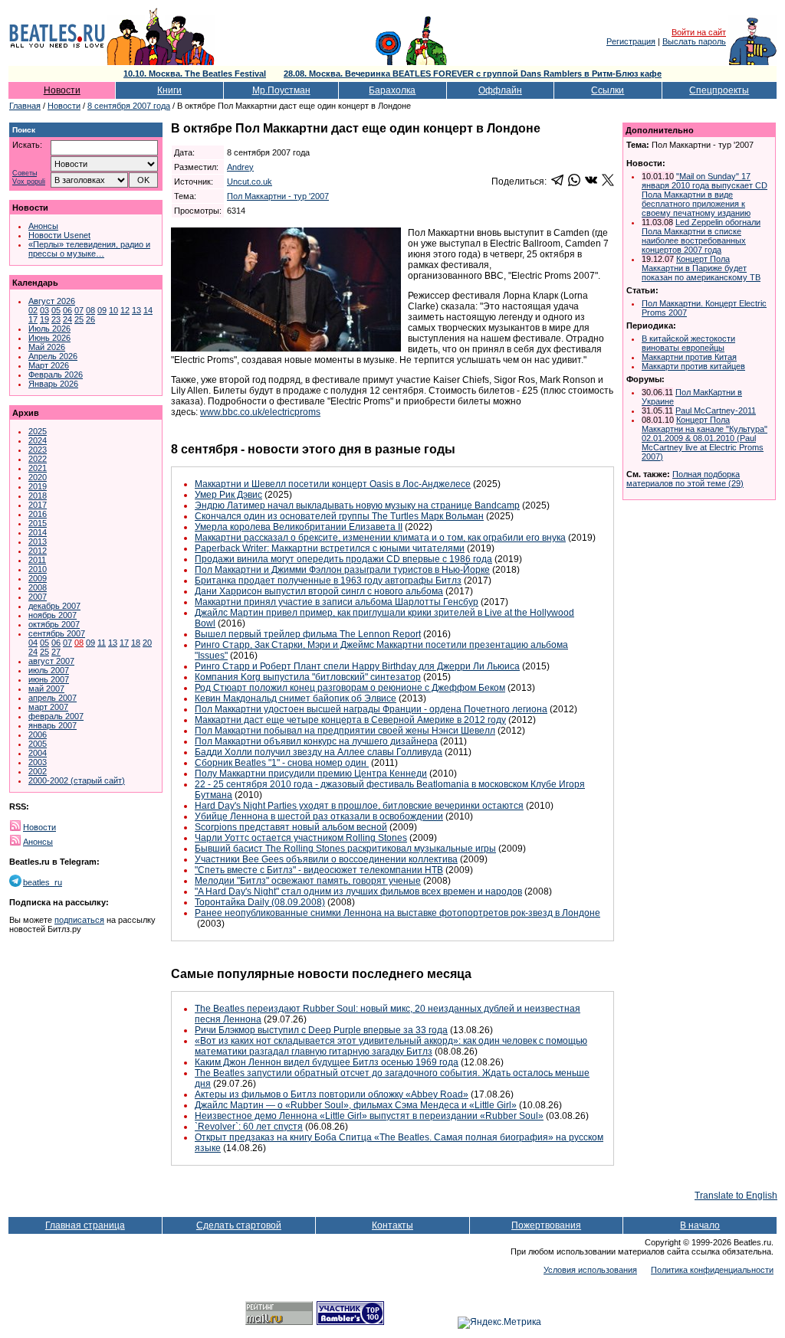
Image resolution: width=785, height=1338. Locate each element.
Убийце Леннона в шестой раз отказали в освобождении (319, 816)
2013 (37, 541)
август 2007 (51, 661)
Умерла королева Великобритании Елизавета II (298, 527)
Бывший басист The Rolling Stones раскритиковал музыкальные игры (345, 848)
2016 (37, 514)
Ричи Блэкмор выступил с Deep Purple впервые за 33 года (321, 1030)
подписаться (79, 919)
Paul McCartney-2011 (715, 410)
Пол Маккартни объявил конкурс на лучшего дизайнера (316, 741)
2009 (37, 578)
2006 (37, 734)
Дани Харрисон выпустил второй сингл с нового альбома (319, 591)
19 (44, 319)
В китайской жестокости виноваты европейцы (688, 343)
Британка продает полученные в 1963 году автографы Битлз (328, 580)
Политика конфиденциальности (712, 1269)
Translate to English (736, 1195)
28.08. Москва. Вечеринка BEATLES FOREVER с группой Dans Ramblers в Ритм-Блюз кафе (473, 73)
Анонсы (43, 226)
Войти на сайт (699, 32)
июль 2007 (48, 670)
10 (113, 310)
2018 (37, 495)
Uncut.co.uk (249, 181)
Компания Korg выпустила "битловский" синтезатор (308, 677)
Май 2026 (46, 347)
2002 (37, 771)
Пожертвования (546, 1225)
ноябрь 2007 (52, 615)
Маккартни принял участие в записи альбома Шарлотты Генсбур (336, 602)
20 (147, 642)
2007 (37, 596)
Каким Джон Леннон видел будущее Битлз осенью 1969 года (326, 1062)
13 (136, 310)
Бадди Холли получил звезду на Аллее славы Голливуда (318, 752)
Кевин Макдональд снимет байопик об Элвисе (295, 698)
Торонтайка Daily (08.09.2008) (260, 902)
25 (79, 319)
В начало (700, 1225)
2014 (37, 532)
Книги (169, 90)
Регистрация (630, 41)
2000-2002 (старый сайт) (76, 780)
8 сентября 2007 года (128, 105)
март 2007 (48, 707)
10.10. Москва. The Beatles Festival (194, 73)
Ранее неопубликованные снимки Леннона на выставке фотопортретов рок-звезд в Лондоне (397, 913)
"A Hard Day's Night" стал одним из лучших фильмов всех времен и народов (358, 891)
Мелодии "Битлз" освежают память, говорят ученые (308, 880)
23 (56, 319)
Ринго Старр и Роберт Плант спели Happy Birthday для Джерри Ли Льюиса (357, 666)
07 (79, 310)
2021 (37, 468)
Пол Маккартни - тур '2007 (278, 196)
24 (67, 319)
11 (101, 642)
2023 (37, 449)
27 (56, 651)
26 (90, 319)
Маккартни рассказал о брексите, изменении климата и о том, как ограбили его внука (380, 537)
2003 (37, 762)
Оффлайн (500, 90)
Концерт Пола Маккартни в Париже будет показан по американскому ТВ (701, 268)
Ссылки (607, 90)
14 (148, 310)
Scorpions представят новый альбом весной (291, 827)
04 (33, 642)
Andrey (240, 167)
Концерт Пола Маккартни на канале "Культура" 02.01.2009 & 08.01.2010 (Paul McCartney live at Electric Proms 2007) (704, 438)
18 (135, 642)
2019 (37, 486)
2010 (37, 569)
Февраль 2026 (55, 374)
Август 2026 (51, 301)
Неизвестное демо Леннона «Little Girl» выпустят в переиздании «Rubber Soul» (369, 1116)
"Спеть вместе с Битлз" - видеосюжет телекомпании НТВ (319, 870)
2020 (37, 477)
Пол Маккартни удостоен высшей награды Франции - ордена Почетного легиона (371, 709)
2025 (37, 431)
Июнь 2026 (49, 337)
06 (67, 310)
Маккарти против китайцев (693, 366)
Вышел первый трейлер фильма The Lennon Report (308, 634)
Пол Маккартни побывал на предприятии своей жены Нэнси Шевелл (345, 730)
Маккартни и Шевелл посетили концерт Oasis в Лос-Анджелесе (333, 484)
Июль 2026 (49, 328)
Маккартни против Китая (689, 356)
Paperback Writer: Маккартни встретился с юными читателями (330, 548)
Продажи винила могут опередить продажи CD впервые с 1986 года (343, 559)
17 (33, 319)
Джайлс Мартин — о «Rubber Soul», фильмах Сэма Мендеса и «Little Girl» (356, 1105)
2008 (37, 587)
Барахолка (392, 90)
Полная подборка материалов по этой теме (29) (685, 478)
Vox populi (28, 181)
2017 (37, 504)
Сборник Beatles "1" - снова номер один (282, 762)
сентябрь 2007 (56, 633)
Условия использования (590, 1269)
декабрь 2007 (54, 605)
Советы (24, 173)
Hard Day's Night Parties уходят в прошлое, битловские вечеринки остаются (359, 805)
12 (125, 310)
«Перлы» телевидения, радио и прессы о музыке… (89, 249)
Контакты (392, 1225)
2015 (37, 523)
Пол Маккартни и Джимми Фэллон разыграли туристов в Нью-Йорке (342, 569)
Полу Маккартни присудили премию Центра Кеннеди (311, 773)
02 (33, 310)
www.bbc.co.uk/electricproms (260, 412)
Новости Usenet (59, 235)
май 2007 (46, 688)
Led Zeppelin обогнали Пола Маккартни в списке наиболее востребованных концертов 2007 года (701, 236)
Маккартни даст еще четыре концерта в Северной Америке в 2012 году (350, 720)
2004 (37, 752)
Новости (62, 90)
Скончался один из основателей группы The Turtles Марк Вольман (339, 516)
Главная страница (85, 1225)
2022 (37, 458)
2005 (37, 743)
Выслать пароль (694, 41)
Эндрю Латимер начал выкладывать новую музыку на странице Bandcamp (357, 505)
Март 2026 (48, 365)
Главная (25, 105)
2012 (37, 550)
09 (102, 310)
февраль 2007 (56, 716)
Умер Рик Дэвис (228, 494)
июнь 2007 (48, 679)
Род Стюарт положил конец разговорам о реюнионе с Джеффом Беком (350, 687)
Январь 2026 (53, 383)
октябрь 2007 (54, 624)
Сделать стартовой (238, 1225)
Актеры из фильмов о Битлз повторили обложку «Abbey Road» (331, 1094)
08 (90, 310)
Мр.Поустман (281, 90)
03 (44, 310)
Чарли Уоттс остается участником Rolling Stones (301, 838)
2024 (37, 440)
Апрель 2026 (52, 356)
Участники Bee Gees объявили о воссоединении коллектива (326, 859)
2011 (37, 559)
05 (56, 310)
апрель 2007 (52, 697)
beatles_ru (42, 882)
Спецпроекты (719, 90)
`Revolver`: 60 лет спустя (249, 1126)
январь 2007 (52, 725)
